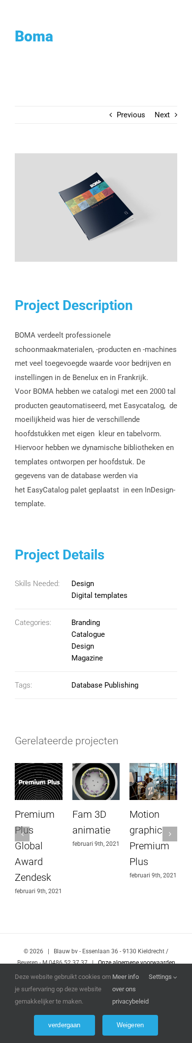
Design (82, 583)
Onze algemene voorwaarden (136, 962)
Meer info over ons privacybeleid (130, 989)
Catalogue (88, 634)
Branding (85, 622)
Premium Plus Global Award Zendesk (35, 845)
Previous (131, 114)
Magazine (87, 658)
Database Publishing (104, 685)
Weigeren (130, 1025)
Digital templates (99, 595)
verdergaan (64, 1025)
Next (162, 114)
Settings (161, 976)
